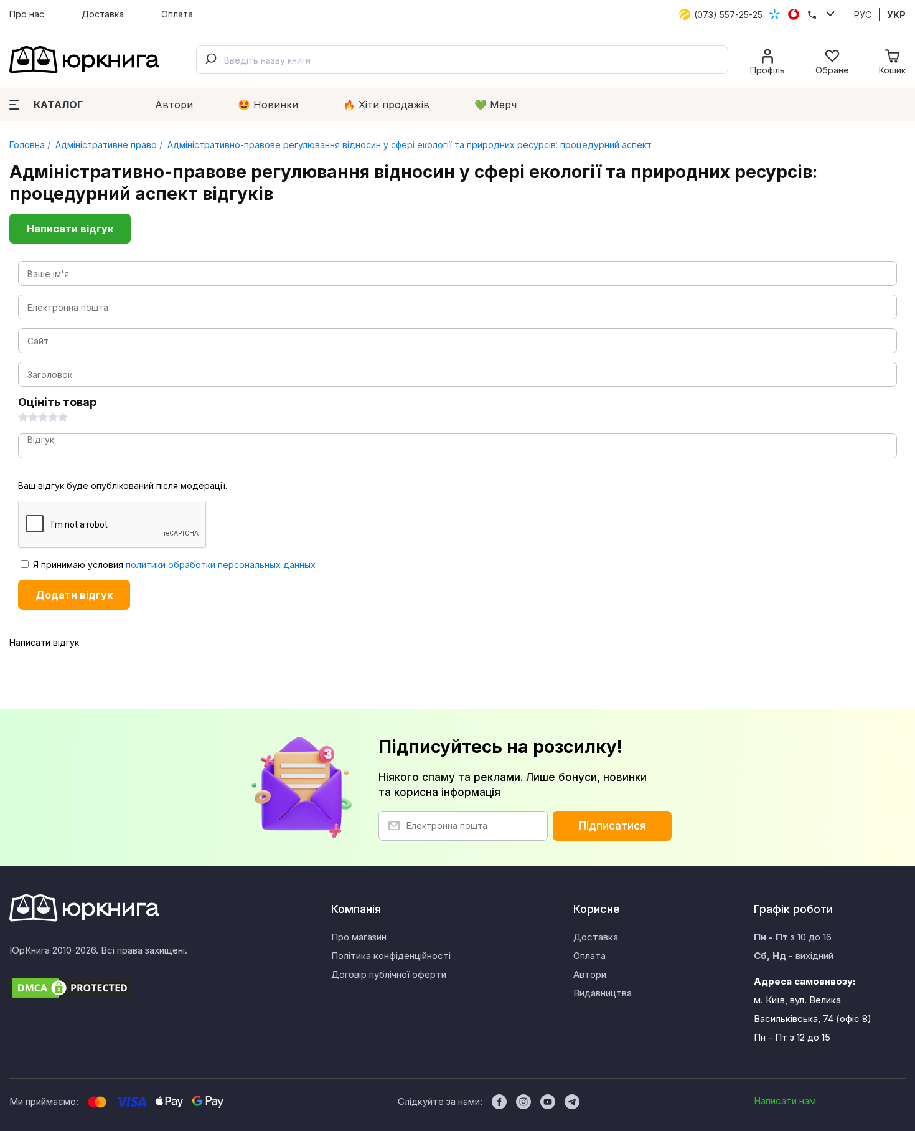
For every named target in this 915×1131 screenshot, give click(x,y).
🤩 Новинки (268, 104)
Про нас (26, 14)
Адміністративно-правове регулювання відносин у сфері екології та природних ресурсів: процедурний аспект (408, 145)
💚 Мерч (495, 104)
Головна (27, 145)
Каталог (58, 104)
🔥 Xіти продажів (386, 104)
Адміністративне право (105, 145)
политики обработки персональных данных (221, 564)
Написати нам (785, 1101)
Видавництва (602, 993)
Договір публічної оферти (388, 974)
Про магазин (359, 937)
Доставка (103, 14)
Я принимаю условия (173, 564)
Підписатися (612, 826)
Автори (174, 104)
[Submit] (210, 59)
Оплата (177, 14)
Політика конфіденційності (391, 956)
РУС (862, 14)
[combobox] (462, 59)
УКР (896, 14)
